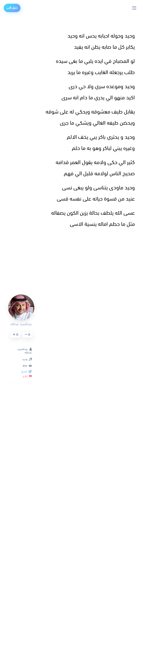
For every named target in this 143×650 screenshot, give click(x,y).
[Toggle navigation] (134, 8)
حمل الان (12, 7)
